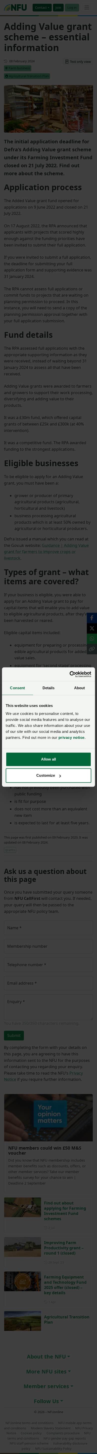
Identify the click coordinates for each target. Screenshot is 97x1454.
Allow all (48, 759)
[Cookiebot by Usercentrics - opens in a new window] (69, 674)
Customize (45, 775)
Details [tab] (49, 688)
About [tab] (79, 688)
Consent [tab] (17, 688)
